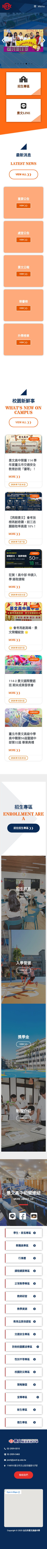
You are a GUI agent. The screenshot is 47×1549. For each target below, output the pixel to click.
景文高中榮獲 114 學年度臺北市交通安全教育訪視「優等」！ (23, 465)
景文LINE (23, 113)
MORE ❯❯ (14, 476)
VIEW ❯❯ (23, 205)
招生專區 (24, 86)
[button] (15, 63)
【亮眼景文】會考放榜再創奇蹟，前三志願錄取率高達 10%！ (22, 522)
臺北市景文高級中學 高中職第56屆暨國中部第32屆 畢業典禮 (22, 738)
